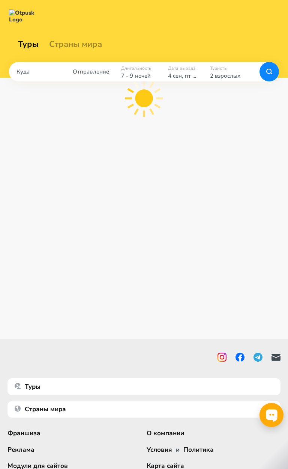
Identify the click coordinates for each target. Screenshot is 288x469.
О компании (165, 433)
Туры (28, 44)
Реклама (21, 449)
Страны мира (75, 44)
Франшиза (24, 433)
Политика (198, 449)
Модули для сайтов (38, 466)
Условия (159, 449)
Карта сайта (165, 466)
